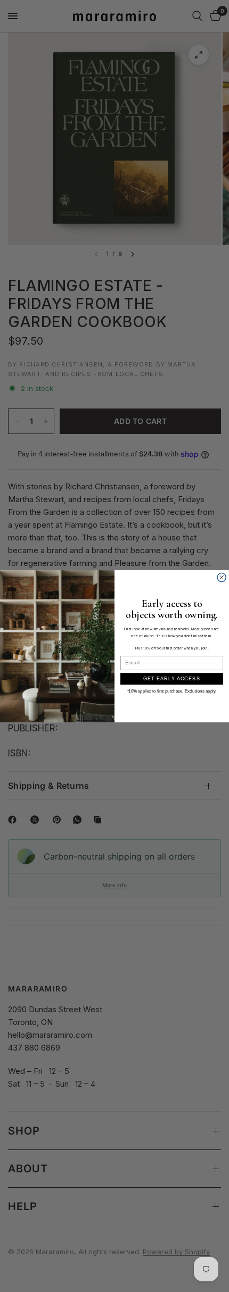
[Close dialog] (221, 577)
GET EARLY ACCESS (171, 678)
